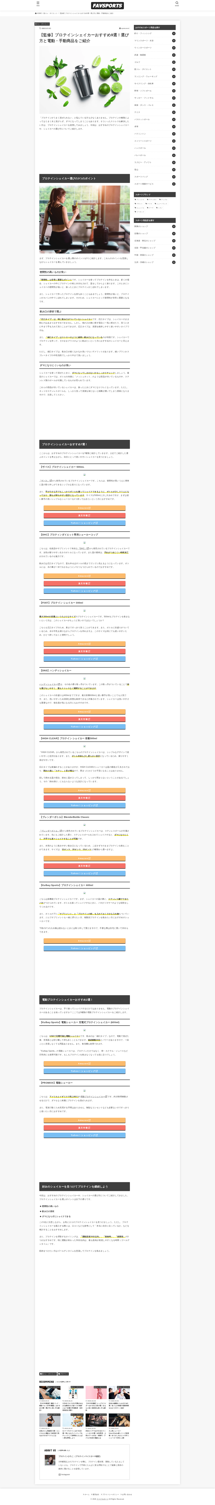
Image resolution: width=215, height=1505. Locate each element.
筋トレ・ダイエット (42, 24)
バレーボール (140, 155)
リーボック (140, 212)
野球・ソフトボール (143, 91)
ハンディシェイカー (48, 684)
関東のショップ (141, 226)
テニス (137, 112)
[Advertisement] (84, 151)
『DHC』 (82, 548)
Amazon (83, 508)
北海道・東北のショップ (144, 241)
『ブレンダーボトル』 (49, 831)
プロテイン (64, 1374)
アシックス (140, 199)
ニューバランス (162, 204)
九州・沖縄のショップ (144, 262)
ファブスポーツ (102, 1499)
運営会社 (96, 1494)
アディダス (153, 199)
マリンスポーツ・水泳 (144, 41)
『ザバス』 (44, 481)
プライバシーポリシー (110, 1494)
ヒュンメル (140, 208)
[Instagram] (64, 1474)
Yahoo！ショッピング (83, 523)
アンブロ (164, 199)
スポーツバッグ (141, 177)
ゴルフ (137, 62)
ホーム (86, 1494)
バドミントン (140, 134)
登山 (136, 170)
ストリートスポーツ (143, 141)
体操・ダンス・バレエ (144, 105)
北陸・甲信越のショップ (144, 248)
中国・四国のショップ (144, 255)
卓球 (136, 127)
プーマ (151, 208)
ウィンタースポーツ (143, 48)
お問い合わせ (127, 1494)
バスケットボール (142, 119)
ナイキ (149, 204)
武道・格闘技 (140, 55)
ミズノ (160, 208)
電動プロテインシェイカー (93, 1096)
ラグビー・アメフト (143, 162)
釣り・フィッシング (143, 33)
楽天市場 (83, 515)
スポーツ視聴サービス (144, 184)
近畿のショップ (141, 233)
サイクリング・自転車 (144, 84)
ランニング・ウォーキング (145, 76)
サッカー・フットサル (144, 98)
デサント (140, 204)
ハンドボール (140, 148)
